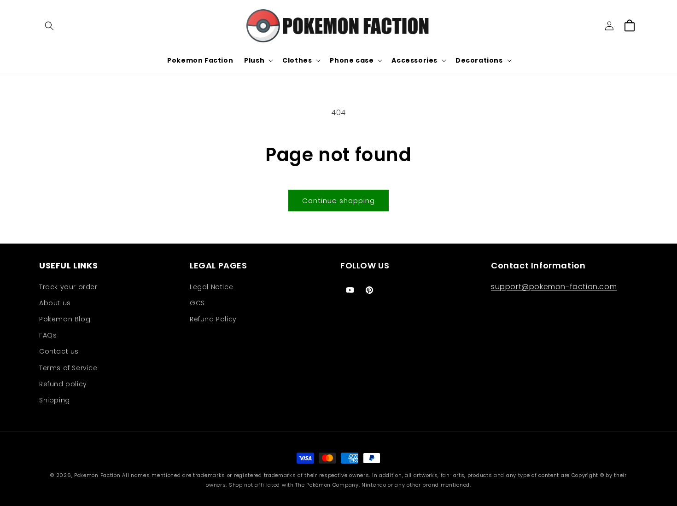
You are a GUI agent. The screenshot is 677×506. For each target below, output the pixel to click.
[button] (49, 26)
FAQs (48, 335)
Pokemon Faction (97, 475)
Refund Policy (213, 319)
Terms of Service (68, 367)
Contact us (59, 351)
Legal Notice (211, 286)
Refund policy (63, 384)
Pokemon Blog (64, 319)
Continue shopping (338, 200)
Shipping (54, 400)
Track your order (68, 286)
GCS (197, 303)
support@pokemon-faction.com (554, 286)
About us (55, 303)
